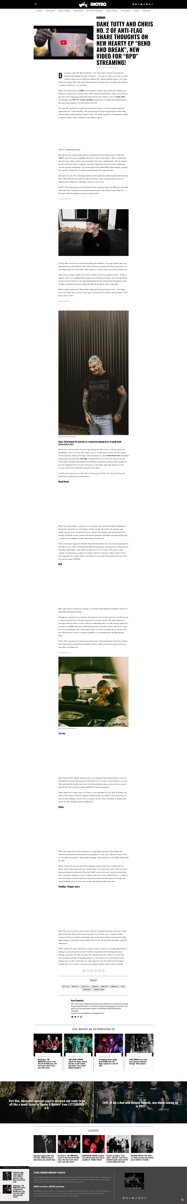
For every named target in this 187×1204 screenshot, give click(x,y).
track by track (99, 989)
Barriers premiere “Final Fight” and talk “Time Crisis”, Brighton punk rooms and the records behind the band (117, 1158)
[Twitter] (136, 4)
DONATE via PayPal (40, 1186)
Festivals (146, 11)
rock (122, 986)
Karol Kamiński (77, 1000)
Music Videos (112, 11)
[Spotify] (147, 4)
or (48, 1186)
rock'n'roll (87, 989)
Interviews (78, 11)
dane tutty (85, 986)
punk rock (104, 986)
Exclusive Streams (94, 11)
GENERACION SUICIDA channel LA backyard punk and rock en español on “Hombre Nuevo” (93, 1157)
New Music (50, 11)
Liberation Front (65, 444)
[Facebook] (133, 4)
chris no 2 (75, 986)
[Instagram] (138, 4)
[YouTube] (141, 4)
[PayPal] (149, 4)
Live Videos (126, 11)
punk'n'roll (114, 986)
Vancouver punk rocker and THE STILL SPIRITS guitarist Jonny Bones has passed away (19, 1177)
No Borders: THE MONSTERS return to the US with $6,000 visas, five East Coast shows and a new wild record (19, 1191)
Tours (136, 11)
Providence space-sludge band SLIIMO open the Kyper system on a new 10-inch (108, 1062)
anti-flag (66, 986)
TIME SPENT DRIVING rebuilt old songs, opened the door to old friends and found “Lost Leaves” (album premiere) (77, 1063)
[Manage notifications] (182, 1199)
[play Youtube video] (64, 42)
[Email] (152, 4)
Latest (40, 11)
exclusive (95, 986)
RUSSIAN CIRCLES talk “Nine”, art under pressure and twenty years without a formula (142, 1157)
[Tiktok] (144, 4)
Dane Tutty (67, 73)
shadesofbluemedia (73, 149)
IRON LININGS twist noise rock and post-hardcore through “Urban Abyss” (138, 1061)
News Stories (64, 11)
